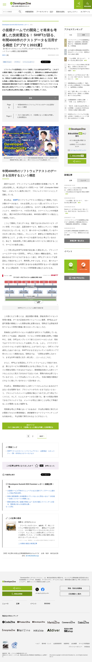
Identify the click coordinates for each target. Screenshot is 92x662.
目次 (30, 98)
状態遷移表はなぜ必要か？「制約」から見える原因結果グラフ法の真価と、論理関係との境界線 (78, 85)
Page (8, 116)
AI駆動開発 (29, 11)
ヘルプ (37, 643)
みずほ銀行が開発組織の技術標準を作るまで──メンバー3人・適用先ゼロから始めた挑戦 (79, 52)
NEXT (41, 436)
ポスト (46, 62)
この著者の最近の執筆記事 (27, 543)
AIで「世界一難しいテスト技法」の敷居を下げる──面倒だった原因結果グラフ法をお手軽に (78, 93)
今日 (70, 35)
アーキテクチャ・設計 (44, 11)
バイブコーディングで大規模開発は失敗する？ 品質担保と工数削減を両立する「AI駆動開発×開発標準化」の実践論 (78, 43)
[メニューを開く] (4, 4)
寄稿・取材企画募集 (75, 588)
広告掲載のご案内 (75, 594)
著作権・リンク (46, 643)
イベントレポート (28, 62)
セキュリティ (73, 11)
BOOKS (47, 603)
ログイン (78, 161)
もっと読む (10, 506)
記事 (70, 180)
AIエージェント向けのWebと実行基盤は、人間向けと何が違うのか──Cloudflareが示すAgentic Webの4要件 (78, 67)
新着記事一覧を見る (77, 240)
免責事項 (66, 643)
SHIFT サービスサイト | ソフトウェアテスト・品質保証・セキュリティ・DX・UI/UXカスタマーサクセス (31, 452)
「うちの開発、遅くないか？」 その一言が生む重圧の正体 (78, 59)
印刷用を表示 (10, 474)
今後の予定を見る (78, 278)
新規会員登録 (77, 156)
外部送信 (87, 646)
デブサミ (17, 62)
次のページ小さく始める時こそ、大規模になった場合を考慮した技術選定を (30, 426)
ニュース (83, 180)
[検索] (20, 11)
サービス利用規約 (84, 643)
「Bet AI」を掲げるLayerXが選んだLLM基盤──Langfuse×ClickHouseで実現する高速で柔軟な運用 (78, 108)
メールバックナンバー (78, 150)
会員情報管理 (57, 643)
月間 (83, 35)
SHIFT (15, 200)
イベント (33, 603)
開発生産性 (60, 11)
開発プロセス (7, 62)
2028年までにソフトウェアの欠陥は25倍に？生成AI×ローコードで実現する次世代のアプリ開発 (78, 116)
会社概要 (74, 643)
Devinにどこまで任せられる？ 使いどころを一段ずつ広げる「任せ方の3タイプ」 (78, 77)
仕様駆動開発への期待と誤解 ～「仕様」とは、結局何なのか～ (78, 101)
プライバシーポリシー (75, 646)
